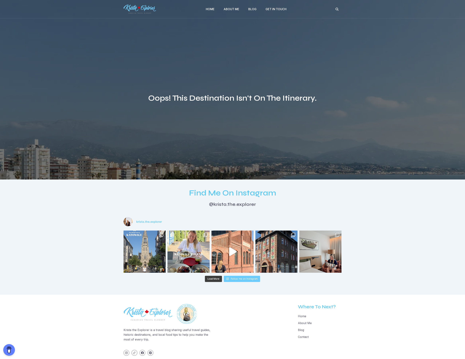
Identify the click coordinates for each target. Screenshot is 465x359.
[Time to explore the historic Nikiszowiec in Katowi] (276, 252)
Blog (252, 9)
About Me (231, 9)
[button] (337, 9)
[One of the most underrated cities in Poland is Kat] (232, 252)
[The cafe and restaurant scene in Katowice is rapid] (188, 252)
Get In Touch (276, 9)
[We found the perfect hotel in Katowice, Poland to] (320, 252)
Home (210, 9)
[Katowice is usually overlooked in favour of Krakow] (145, 252)
